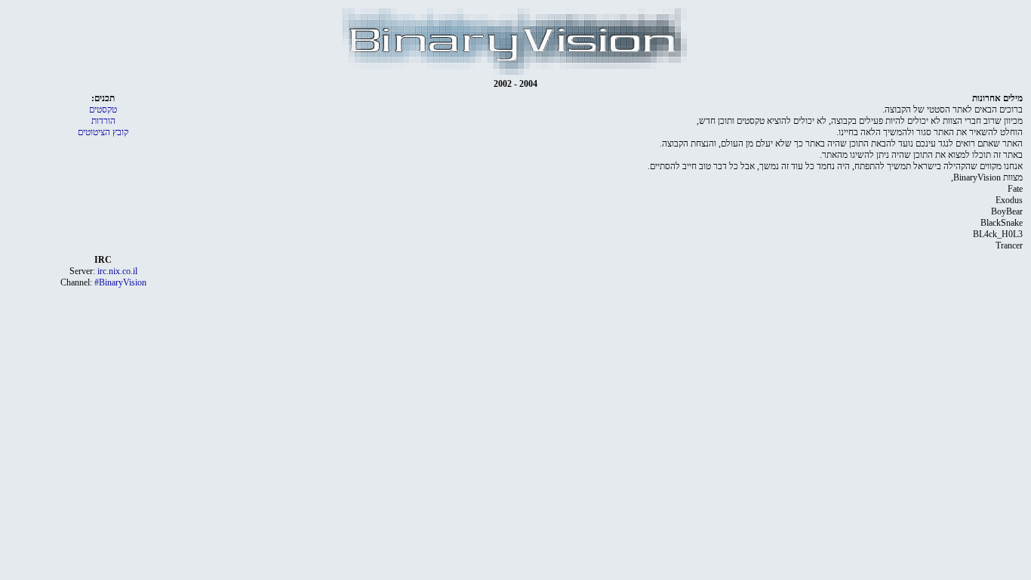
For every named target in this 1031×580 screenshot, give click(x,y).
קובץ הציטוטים (103, 132)
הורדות (103, 121)
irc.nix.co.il (117, 271)
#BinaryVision (120, 282)
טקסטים (103, 109)
